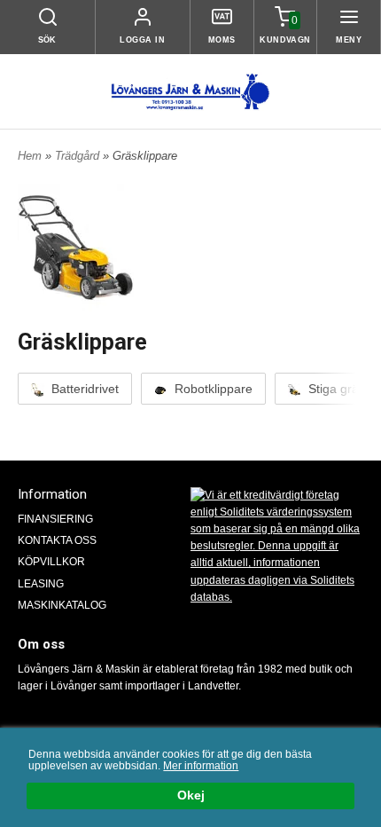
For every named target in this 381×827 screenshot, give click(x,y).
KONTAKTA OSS (57, 540)
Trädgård (79, 155)
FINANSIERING (55, 519)
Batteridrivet (83, 389)
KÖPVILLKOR (51, 561)
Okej (191, 795)
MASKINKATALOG (62, 605)
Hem (30, 155)
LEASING (41, 584)
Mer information (200, 766)
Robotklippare (212, 389)
